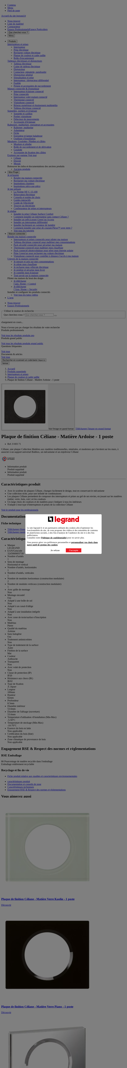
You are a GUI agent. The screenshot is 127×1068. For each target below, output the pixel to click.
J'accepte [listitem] (73, 550)
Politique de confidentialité (54, 538)
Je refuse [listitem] (55, 550)
